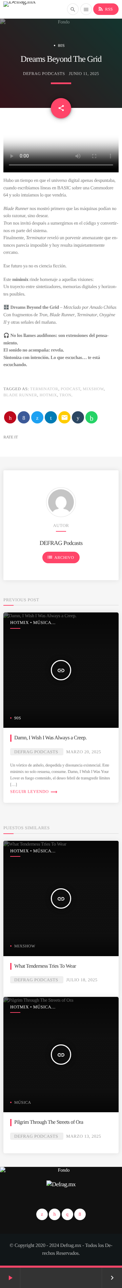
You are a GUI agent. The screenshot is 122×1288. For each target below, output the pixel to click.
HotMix (48, 395)
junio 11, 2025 (84, 73)
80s (61, 45)
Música (22, 1102)
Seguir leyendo (34, 791)
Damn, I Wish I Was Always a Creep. (50, 738)
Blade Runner (20, 395)
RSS (105, 9)
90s (17, 718)
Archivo (60, 557)
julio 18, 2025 (81, 979)
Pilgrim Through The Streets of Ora (48, 1122)
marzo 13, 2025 (83, 1136)
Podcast (70, 388)
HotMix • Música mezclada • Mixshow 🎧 (36, 623)
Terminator (44, 388)
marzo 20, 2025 (83, 751)
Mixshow (93, 388)
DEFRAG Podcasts (44, 73)
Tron (65, 395)
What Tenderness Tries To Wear (45, 966)
